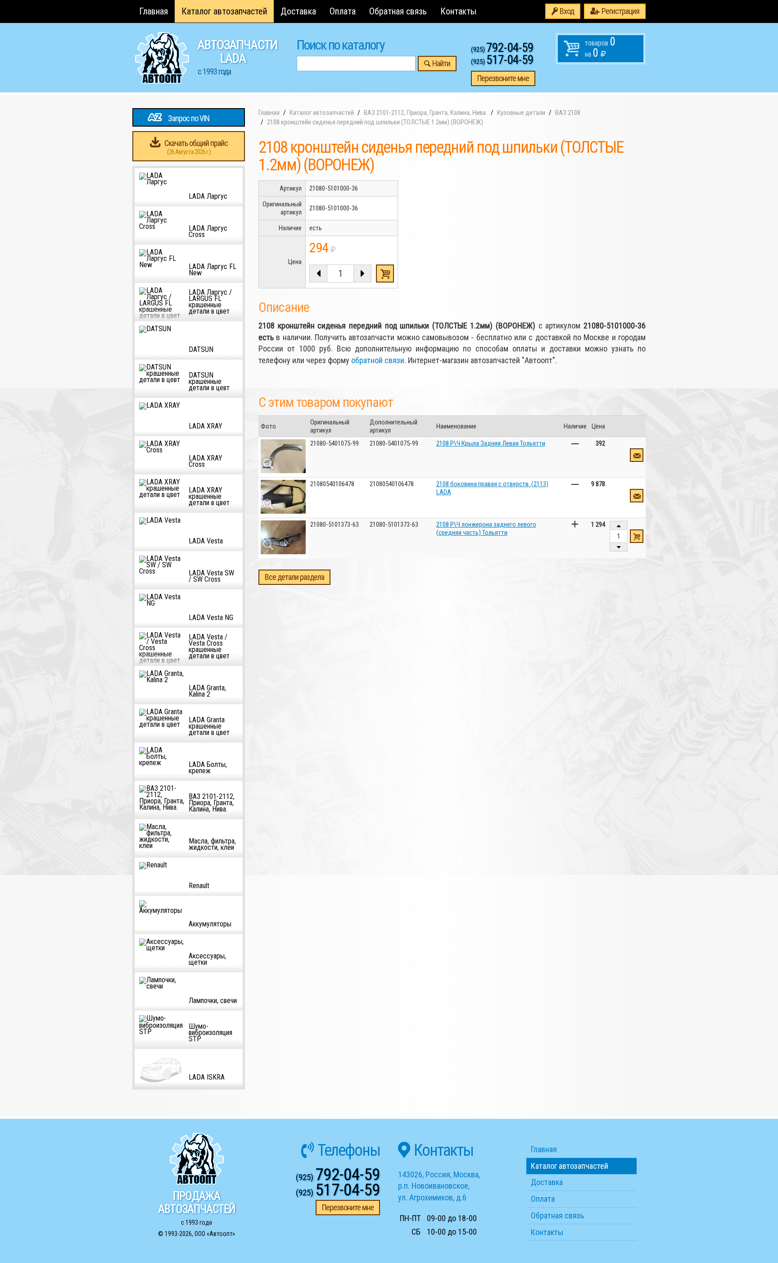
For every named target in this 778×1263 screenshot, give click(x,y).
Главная (153, 11)
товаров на (600, 47)
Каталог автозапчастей (224, 11)
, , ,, (439, 1186)
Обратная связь (398, 11)
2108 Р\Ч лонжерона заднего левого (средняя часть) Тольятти (486, 528)
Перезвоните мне (503, 78)
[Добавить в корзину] (636, 536)
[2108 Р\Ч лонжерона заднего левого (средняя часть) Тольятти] (283, 537)
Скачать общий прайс (196, 147)
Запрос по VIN (188, 118)
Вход (567, 11)
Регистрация (620, 11)
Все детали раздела (294, 577)
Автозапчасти (237, 56)
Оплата (343, 11)
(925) (502, 50)
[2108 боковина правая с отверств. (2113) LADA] (283, 497)
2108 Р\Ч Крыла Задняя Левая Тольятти (490, 443)
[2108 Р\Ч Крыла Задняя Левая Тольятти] (283, 456)
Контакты (458, 11)
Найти (441, 63)
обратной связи (377, 360)
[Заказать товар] (636, 455)
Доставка (298, 11)
